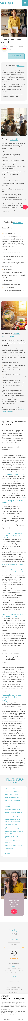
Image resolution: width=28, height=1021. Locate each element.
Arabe (8, 972)
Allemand (7, 970)
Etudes (18, 987)
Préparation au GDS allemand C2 (13, 845)
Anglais (8, 968)
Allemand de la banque (11, 824)
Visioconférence (11, 979)
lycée (23, 497)
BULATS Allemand (9, 854)
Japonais (18, 972)
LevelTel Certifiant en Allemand (13, 851)
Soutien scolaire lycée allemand (13, 817)
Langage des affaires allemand (13, 809)
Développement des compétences (13, 989)
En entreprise (11, 981)
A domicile (17, 981)
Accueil (4, 865)
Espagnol (18, 968)
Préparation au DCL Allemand (12, 791)
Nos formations (12, 865)
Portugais (12, 970)
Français (13, 968)
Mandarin (13, 972)
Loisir (8, 987)
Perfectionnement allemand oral (13, 797)
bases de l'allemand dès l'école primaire (12, 564)
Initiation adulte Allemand (11, 789)
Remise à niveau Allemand (11, 794)
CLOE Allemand (9, 848)
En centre (18, 979)
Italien (17, 970)
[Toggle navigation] (25, 3)
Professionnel (13, 987)
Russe (20, 970)
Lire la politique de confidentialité (7, 1014)
